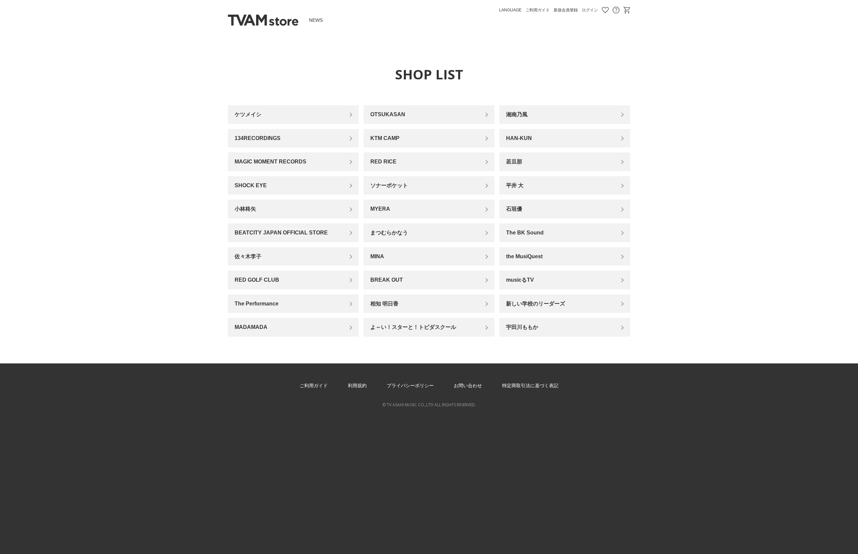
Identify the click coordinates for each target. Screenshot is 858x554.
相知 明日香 (384, 303)
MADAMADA (251, 327)
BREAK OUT (386, 280)
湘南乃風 (517, 114)
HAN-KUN (519, 138)
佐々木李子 (248, 256)
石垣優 (514, 209)
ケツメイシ (248, 114)
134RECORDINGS (258, 138)
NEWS (316, 20)
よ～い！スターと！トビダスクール (413, 327)
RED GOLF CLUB (257, 280)
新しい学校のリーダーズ (535, 303)
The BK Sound (525, 232)
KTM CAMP (385, 138)
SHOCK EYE (251, 185)
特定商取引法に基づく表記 (530, 385)
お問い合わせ (616, 10)
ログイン (590, 10)
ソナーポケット (389, 185)
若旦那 (514, 161)
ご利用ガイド (538, 10)
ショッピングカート (626, 10)
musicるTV (520, 280)
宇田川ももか (522, 327)
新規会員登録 (566, 10)
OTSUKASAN (387, 114)
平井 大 (515, 185)
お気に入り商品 (605, 10)
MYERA (380, 209)
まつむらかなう (389, 232)
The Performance (257, 303)
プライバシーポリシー (410, 385)
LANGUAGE (510, 10)
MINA (377, 256)
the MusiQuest (524, 256)
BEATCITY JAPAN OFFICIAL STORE (281, 232)
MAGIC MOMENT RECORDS (270, 161)
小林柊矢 (245, 209)
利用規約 (357, 385)
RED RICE (383, 161)
